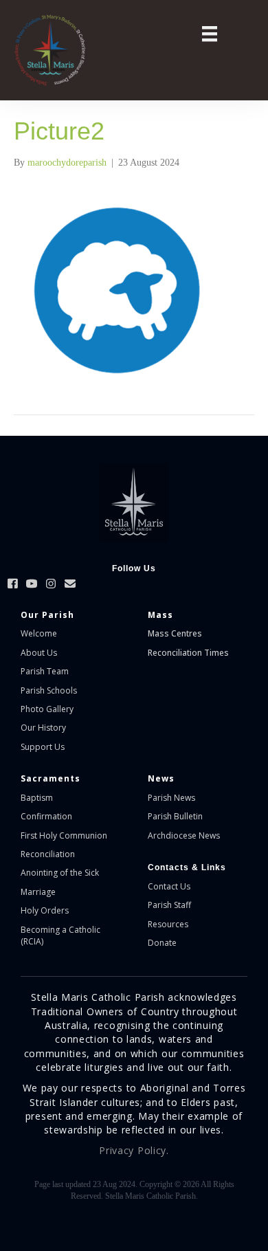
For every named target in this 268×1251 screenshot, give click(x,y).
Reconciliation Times (188, 652)
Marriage (38, 892)
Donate (162, 943)
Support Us (43, 747)
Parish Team (45, 671)
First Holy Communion (64, 835)
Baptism (37, 798)
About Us (39, 652)
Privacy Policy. (134, 1150)
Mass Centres (175, 633)
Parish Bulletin (175, 816)
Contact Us (169, 886)
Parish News (171, 798)
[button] (12, 583)
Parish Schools (49, 690)
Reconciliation (48, 854)
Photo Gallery (47, 709)
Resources (168, 924)
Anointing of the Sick (60, 872)
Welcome (39, 633)
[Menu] (209, 34)
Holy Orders (45, 910)
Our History (43, 727)
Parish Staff (169, 905)
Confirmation (46, 816)
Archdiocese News (184, 835)
